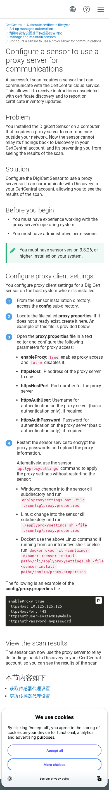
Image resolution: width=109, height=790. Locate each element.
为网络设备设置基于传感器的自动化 (35, 33)
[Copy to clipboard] (98, 600)
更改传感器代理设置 (30, 696)
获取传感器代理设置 (30, 688)
